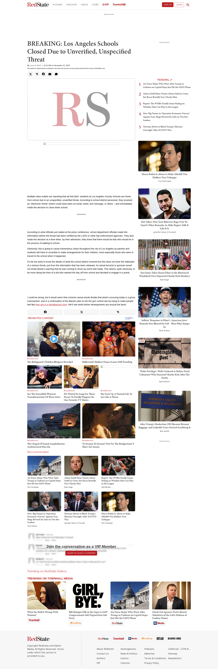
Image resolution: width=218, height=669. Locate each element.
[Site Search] (188, 4)
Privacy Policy (151, 662)
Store (95, 4)
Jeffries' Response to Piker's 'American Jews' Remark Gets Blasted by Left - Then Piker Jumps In (164, 323)
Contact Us (103, 653)
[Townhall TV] (119, 4)
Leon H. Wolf (35, 65)
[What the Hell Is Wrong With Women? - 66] (46, 595)
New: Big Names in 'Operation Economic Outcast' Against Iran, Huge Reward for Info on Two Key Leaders (43, 518)
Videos (84, 4)
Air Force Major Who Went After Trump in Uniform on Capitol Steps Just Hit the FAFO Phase (44, 480)
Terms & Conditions (155, 658)
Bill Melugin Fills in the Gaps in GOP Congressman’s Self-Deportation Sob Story (88, 615)
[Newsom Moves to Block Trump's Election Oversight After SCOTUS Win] (81, 501)
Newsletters (174, 658)
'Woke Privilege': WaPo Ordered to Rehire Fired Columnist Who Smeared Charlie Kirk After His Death (164, 374)
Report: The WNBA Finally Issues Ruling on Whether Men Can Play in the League (117, 480)
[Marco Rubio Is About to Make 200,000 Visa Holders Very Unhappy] (118, 501)
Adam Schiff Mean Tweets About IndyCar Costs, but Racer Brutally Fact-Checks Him (80, 480)
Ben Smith (164, 431)
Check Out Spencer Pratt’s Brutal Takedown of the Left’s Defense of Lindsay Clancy (169, 615)
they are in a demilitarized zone (51, 304)
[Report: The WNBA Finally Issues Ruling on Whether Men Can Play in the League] (118, 465)
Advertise (149, 653)
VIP (98, 662)
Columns (125, 662)
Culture (124, 658)
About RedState (105, 648)
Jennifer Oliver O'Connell (74, 523)
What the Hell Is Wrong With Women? (42, 613)
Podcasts (71, 4)
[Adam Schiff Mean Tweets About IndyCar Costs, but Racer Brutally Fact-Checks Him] (81, 465)
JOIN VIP (168, 4)
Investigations (128, 648)
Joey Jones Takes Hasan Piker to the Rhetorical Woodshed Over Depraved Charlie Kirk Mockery (164, 274)
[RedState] (38, 4)
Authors (57, 4)
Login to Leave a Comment (81, 553)
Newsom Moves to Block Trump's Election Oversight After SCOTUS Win (80, 516)
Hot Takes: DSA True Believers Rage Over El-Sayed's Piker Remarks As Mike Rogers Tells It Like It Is (165, 225)
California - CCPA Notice (179, 648)
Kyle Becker (106, 487)
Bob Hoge (68, 487)
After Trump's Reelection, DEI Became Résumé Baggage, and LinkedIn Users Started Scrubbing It (164, 425)
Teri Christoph (33, 487)
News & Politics (128, 653)
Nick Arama (32, 526)
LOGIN (179, 4)
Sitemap (172, 653)
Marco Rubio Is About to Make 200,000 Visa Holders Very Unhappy (115, 516)
